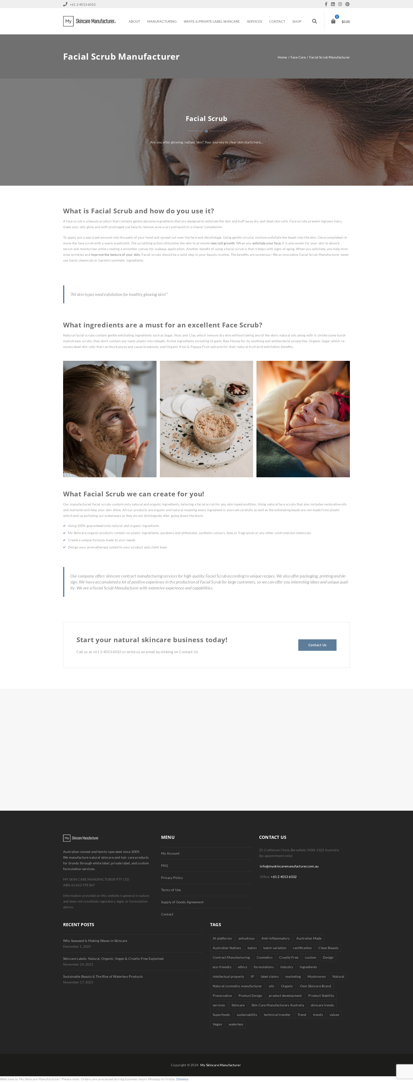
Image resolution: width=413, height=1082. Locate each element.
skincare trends (322, 1005)
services (219, 1005)
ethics (242, 967)
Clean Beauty (328, 948)
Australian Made (308, 938)
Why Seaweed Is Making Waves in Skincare (95, 941)
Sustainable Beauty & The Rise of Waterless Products (103, 976)
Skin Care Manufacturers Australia (277, 1005)
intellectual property (228, 976)
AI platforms (222, 938)
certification (302, 948)
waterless (236, 1024)
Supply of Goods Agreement (182, 902)
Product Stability (321, 995)
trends (318, 1015)
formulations (264, 967)
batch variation (274, 948)
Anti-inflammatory (275, 938)
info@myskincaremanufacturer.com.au (289, 866)
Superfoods (221, 1015)
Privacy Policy (172, 878)
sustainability (247, 1015)
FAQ (164, 865)
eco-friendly (222, 967)
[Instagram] (341, 4)
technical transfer (277, 1015)
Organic (287, 986)
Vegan (217, 1024)
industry (286, 967)
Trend (302, 1015)
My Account (170, 853)
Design (328, 957)
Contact (167, 914)
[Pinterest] (347, 4)
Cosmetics (264, 957)
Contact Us (317, 645)
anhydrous (247, 938)
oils (271, 986)
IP (252, 976)
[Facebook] (327, 4)
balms (252, 948)
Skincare (238, 1005)
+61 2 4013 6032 (284, 877)
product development (285, 995)
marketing (293, 976)
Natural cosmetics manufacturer (237, 986)
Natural (338, 976)
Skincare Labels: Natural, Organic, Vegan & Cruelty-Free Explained (113, 958)
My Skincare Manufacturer (220, 1065)
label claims (270, 976)
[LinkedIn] (334, 4)
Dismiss (182, 1079)
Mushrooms (317, 976)
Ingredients (308, 967)
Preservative (222, 995)
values (334, 1015)
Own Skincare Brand (315, 986)
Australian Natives (227, 948)
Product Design (250, 995)
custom (310, 957)
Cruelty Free (288, 957)
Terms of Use (171, 890)
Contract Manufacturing (231, 957)
